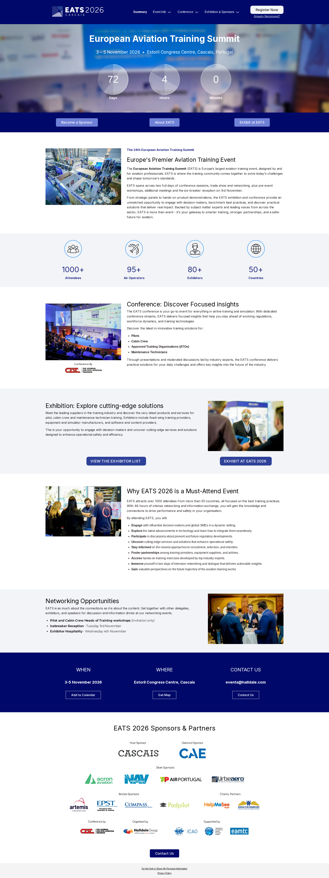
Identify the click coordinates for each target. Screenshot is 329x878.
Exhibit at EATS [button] (252, 122)
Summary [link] (140, 11)
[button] (164, 12)
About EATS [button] (164, 122)
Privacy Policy (164, 873)
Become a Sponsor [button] (77, 122)
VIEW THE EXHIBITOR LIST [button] (115, 461)
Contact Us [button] (164, 853)
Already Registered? (267, 16)
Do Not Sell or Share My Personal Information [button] (164, 868)
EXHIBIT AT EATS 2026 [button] (245, 461)
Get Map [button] (164, 695)
